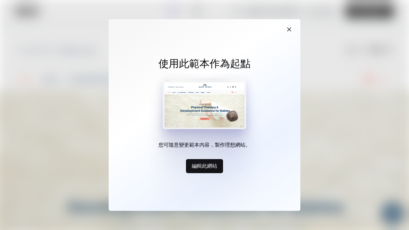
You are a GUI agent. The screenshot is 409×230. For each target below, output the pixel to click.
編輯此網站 (204, 166)
